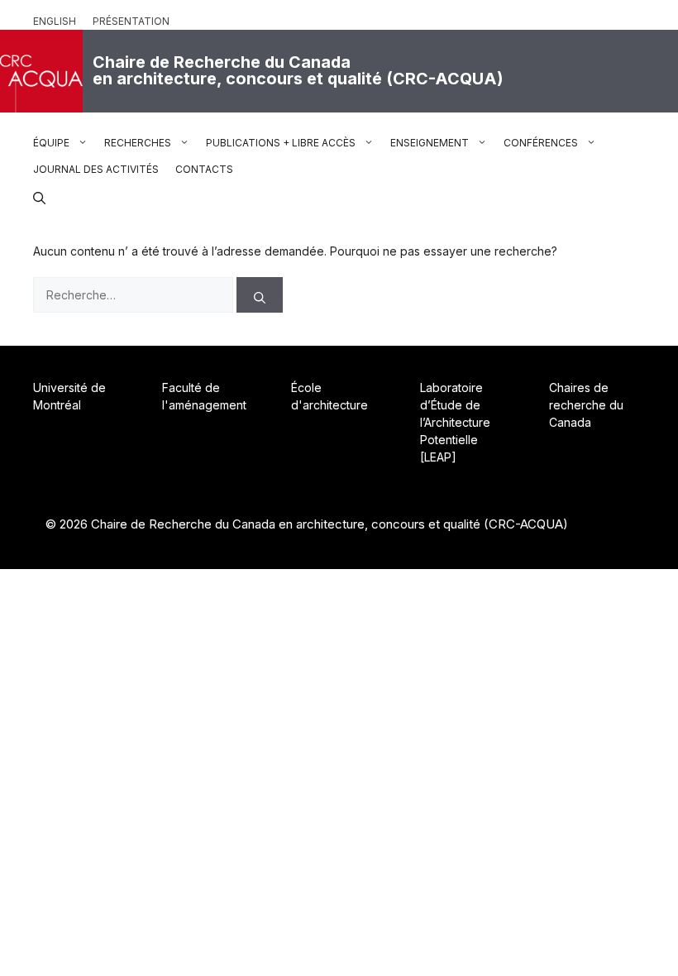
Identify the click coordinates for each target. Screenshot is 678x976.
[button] (39, 196)
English (54, 21)
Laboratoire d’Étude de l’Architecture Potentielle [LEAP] (455, 422)
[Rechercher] (259, 295)
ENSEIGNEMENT (429, 142)
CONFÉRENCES (541, 142)
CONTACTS (204, 169)
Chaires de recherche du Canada (586, 404)
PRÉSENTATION (131, 21)
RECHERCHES (137, 142)
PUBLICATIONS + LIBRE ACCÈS (281, 142)
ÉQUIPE (51, 142)
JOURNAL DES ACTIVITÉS (96, 169)
